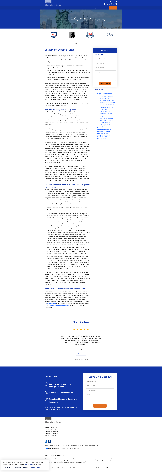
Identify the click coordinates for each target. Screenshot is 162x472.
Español (106, 8)
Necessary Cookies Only (21, 467)
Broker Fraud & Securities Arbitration (65, 43)
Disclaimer (93, 420)
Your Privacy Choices (53, 448)
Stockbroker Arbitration (106, 118)
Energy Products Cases (103, 135)
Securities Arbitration (106, 113)
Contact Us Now (105, 83)
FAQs (95, 8)
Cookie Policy (64, 448)
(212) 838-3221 (53, 433)
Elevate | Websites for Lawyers (106, 468)
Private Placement (105, 111)
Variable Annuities (105, 122)
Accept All (7, 467)
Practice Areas (75, 8)
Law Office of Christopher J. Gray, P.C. (65, 468)
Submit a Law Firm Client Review (81, 359)
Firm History (66, 8)
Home (47, 8)
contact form (51, 303)
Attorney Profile (56, 8)
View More (81, 354)
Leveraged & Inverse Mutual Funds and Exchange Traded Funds (107, 104)
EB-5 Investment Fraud (103, 131)
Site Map (108, 420)
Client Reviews (81, 322)
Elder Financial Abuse (103, 133)
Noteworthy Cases (86, 8)
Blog (100, 8)
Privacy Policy (101, 420)
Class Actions (101, 128)
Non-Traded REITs (102, 137)
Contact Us (113, 8)
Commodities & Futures (104, 129)
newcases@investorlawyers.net (59, 305)
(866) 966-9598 (110, 4)
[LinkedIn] (46, 441)
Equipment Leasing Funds (107, 100)
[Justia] (49, 441)
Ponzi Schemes (101, 138)
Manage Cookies (74, 448)
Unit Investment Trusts (106, 120)
